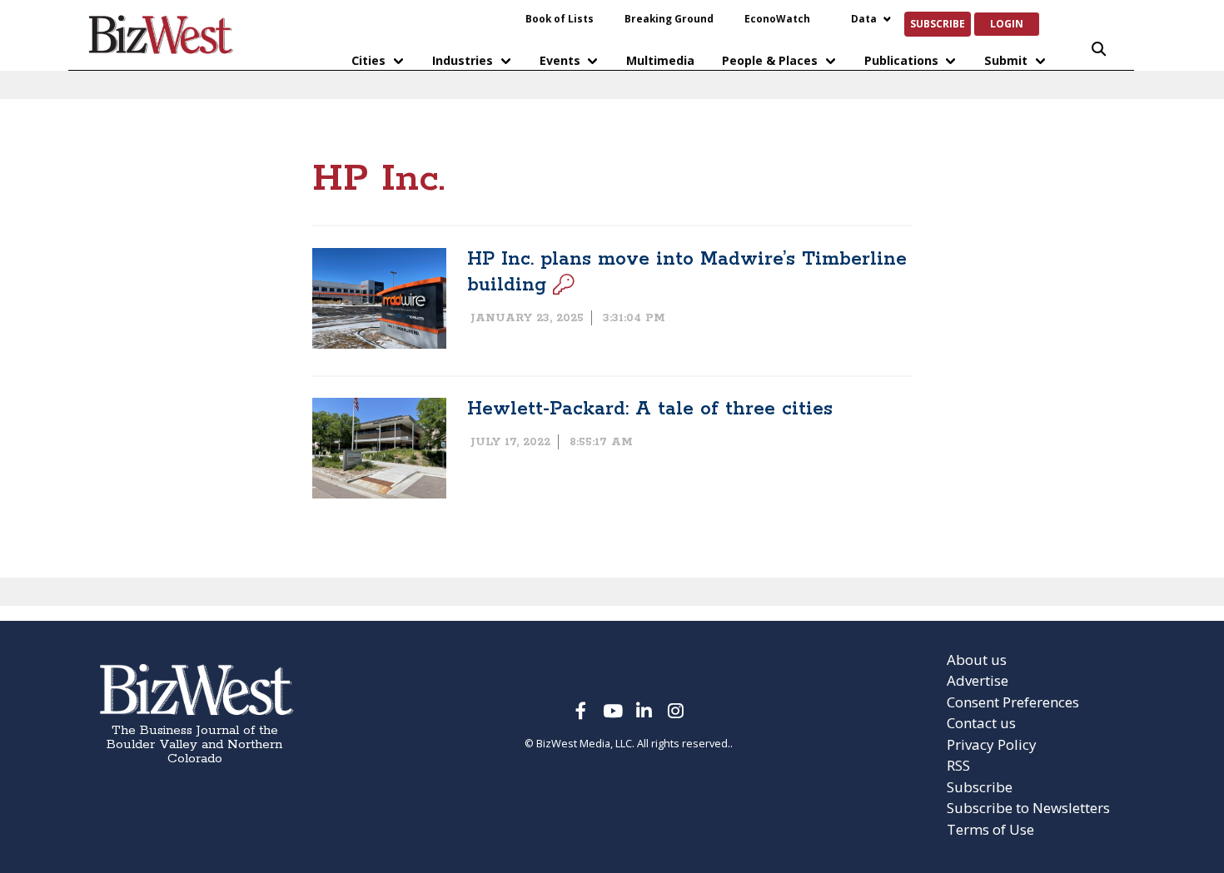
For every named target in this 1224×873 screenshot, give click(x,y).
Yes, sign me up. (612, 545)
